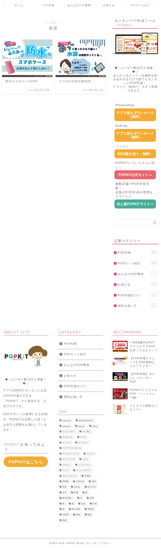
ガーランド (83, 442)
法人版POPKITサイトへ (135, 204)
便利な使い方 (136, 305)
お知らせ (109, 5)
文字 (64, 492)
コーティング (68, 459)
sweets (81, 426)
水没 (83, 503)
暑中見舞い (67, 498)
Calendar (66, 421)
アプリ (83, 437)
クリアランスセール (71, 448)
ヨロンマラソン (69, 476)
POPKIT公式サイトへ (135, 175)
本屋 (92, 498)
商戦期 (65, 481)
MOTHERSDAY (85, 421)
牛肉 (95, 503)
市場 (64, 487)
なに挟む (86, 431)
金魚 (78, 515)
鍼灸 (89, 515)
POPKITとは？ (140, 5)
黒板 (64, 520)
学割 (94, 481)
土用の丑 (80, 481)
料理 (76, 492)
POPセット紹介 (137, 263)
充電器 (87, 476)
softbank (66, 426)
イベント (66, 442)
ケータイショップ (70, 453)
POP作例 (49, 5)
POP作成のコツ (136, 295)
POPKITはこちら (26, 462)
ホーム (18, 5)
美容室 (90, 509)
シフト (85, 459)
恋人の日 (91, 487)
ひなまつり (67, 437)
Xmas (94, 426)
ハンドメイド (84, 465)
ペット (65, 470)
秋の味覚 (76, 509)
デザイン (66, 465)
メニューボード (83, 470)
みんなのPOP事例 (79, 5)
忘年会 (77, 487)
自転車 (65, 515)
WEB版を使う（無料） (135, 154)
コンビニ (90, 453)
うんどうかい (68, 431)
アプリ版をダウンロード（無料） (135, 114)
